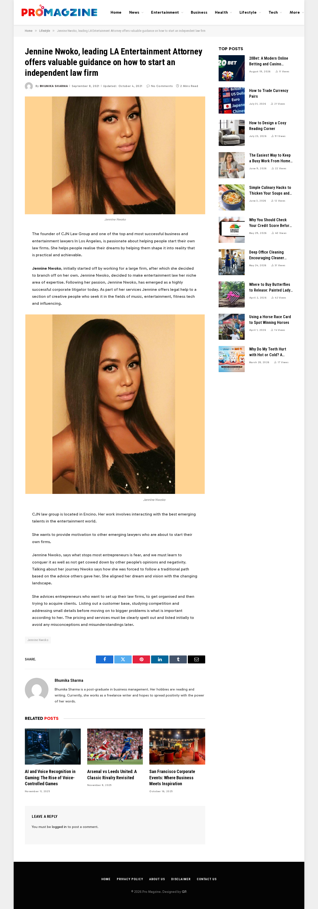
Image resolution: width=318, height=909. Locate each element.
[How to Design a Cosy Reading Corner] (232, 133)
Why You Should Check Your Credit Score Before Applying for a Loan (270, 223)
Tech (273, 12)
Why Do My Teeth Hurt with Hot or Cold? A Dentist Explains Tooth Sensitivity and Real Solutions (268, 352)
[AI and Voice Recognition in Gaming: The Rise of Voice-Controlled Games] (53, 747)
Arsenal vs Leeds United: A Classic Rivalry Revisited (112, 774)
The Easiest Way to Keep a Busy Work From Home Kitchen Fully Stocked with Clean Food (270, 158)
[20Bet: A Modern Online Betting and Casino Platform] (232, 68)
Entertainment (165, 12)
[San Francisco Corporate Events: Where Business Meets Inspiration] (177, 747)
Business (199, 12)
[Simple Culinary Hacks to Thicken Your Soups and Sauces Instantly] (232, 197)
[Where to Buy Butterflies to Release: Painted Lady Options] (232, 294)
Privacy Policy (130, 879)
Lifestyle (248, 12)
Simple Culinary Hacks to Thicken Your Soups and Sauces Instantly (270, 190)
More (295, 12)
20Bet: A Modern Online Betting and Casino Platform (268, 61)
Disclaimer (181, 879)
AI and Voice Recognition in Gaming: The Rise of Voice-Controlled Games (50, 777)
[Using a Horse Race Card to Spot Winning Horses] (232, 327)
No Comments (162, 86)
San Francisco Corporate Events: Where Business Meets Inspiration (172, 777)
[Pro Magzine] (59, 12)
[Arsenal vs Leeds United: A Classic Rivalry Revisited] (115, 747)
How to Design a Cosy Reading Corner (267, 126)
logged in (59, 827)
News (134, 12)
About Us (157, 879)
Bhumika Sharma (54, 86)
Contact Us (207, 879)
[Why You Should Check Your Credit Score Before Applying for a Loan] (232, 230)
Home (116, 12)
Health (221, 12)
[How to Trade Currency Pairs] (232, 100)
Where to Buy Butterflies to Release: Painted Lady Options (269, 287)
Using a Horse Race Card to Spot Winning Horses (270, 319)
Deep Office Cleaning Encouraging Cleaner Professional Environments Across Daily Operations (267, 255)
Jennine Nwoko (37, 640)
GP (184, 892)
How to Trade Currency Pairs (268, 93)
